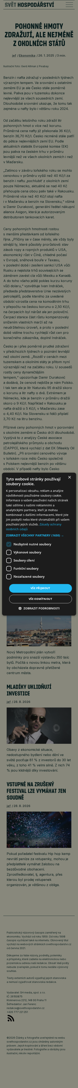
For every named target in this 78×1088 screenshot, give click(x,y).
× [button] (69, 477)
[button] (39, 535)
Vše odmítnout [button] (40, 599)
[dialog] (39, 544)
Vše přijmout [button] (40, 588)
